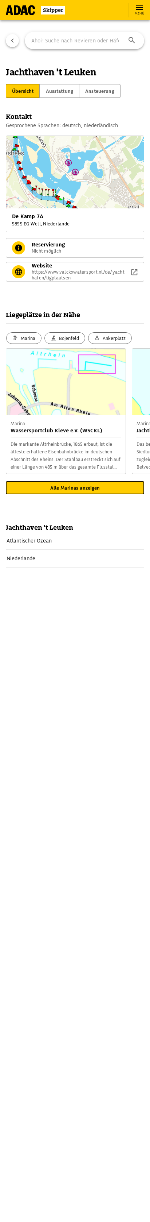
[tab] (23, 91)
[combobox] (84, 40)
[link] (75, 540)
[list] (75, 550)
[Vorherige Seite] (12, 40)
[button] (132, 40)
